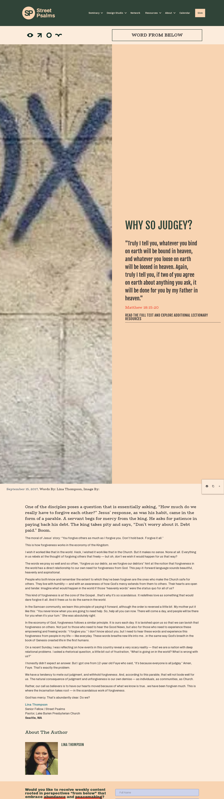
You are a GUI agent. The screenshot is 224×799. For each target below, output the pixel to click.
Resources (151, 13)
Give (200, 13)
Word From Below (157, 35)
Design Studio (115, 13)
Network (135, 13)
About (168, 13)
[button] (101, 13)
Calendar (184, 13)
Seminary (94, 13)
